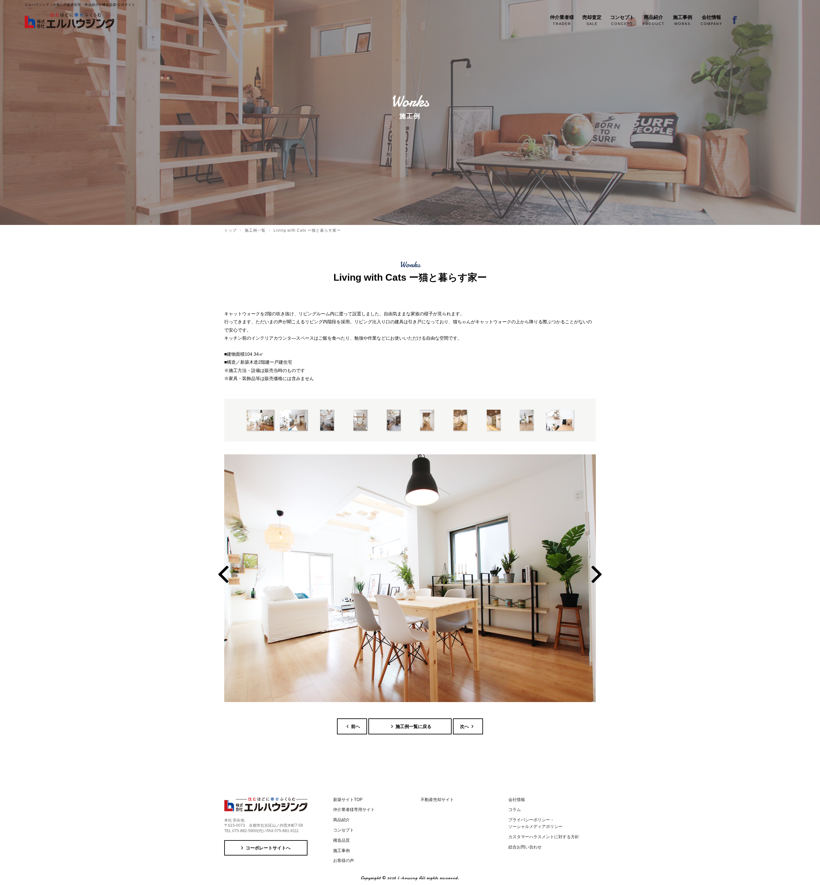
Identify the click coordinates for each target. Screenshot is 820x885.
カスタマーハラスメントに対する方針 (543, 836)
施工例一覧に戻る (413, 726)
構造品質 (341, 840)
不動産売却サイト (437, 799)
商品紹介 (341, 819)
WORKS (682, 20)
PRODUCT (654, 20)
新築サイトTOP (348, 799)
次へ (464, 726)
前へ (355, 726)
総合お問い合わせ (525, 847)
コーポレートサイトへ (268, 847)
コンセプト (343, 830)
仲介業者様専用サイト (354, 809)
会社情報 (516, 799)
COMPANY (711, 20)
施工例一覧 (255, 230)
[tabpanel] (410, 578)
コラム (514, 809)
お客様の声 (343, 860)
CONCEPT (622, 20)
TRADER (562, 20)
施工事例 (341, 850)
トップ (230, 230)
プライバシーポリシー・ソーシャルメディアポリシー (535, 823)
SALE (592, 20)
